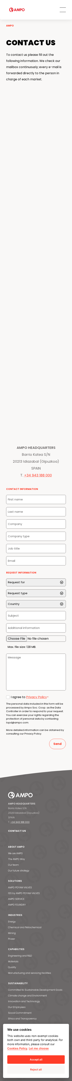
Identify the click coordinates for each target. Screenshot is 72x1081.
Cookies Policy (17, 1048)
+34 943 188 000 (38, 475)
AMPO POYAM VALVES (20, 887)
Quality (12, 967)
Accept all (36, 1059)
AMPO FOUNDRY (17, 904)
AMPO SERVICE (16, 899)
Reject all (36, 1069)
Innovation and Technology (24, 1001)
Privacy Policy (36, 697)
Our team (13, 864)
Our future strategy (18, 870)
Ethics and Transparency (22, 1018)
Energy (12, 921)
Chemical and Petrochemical (24, 927)
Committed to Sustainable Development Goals (35, 989)
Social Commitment (19, 1012)
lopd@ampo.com (17, 722)
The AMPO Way (16, 859)
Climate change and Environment (27, 995)
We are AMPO (15, 853)
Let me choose (39, 1048)
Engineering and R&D (20, 955)
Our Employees (17, 1007)
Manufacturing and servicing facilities (29, 973)
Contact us (17, 831)
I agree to (29, 697)
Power (11, 938)
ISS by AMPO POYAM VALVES (24, 893)
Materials (13, 961)
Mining (12, 933)
